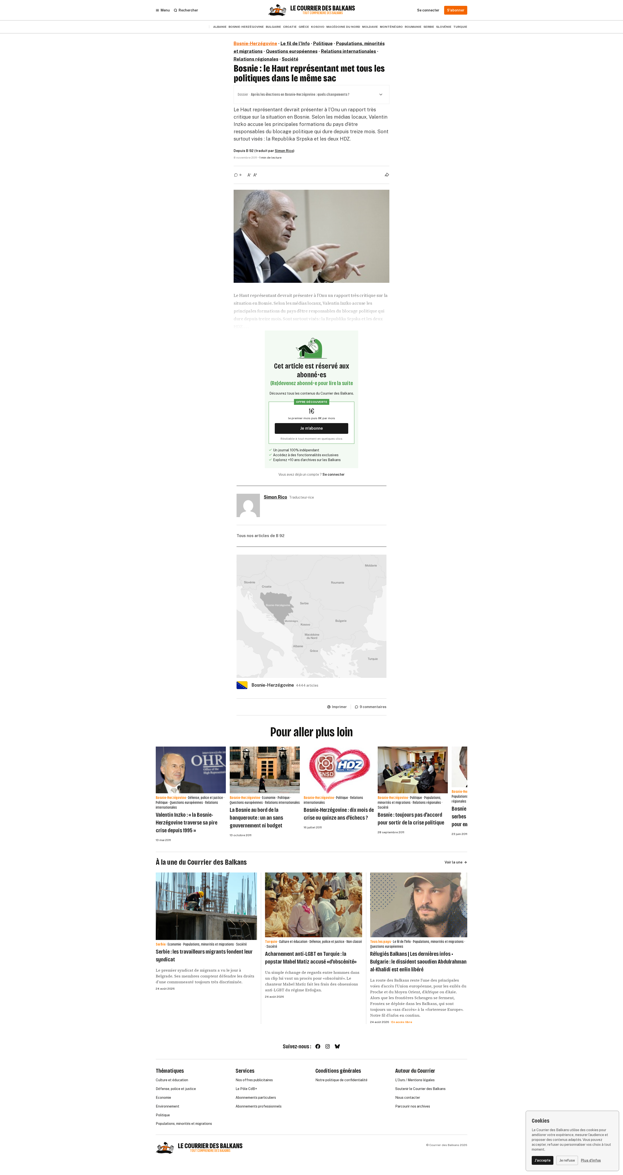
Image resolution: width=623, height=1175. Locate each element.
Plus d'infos (591, 1160)
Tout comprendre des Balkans (322, 13)
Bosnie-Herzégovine (246, 26)
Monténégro (391, 26)
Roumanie (413, 26)
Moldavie (370, 26)
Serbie (428, 26)
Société (290, 59)
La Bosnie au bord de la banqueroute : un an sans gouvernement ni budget (256, 817)
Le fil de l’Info (295, 43)
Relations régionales (256, 59)
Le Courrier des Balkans (322, 8)
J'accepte (542, 1160)
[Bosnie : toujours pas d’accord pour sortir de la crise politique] (413, 770)
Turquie (460, 26)
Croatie (290, 26)
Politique (323, 43)
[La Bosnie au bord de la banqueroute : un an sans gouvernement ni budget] (265, 770)
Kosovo (317, 26)
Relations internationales (348, 51)
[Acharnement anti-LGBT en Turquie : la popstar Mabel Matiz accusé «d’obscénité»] (313, 904)
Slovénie (443, 26)
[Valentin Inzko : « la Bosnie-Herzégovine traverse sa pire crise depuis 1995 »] (191, 770)
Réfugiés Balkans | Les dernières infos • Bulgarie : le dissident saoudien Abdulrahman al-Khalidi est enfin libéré (418, 961)
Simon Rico (284, 151)
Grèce (304, 26)
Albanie (220, 26)
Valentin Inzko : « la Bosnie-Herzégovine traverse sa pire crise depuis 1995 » (186, 822)
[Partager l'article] (387, 174)
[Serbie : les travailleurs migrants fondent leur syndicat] (206, 906)
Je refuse (567, 1160)
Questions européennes (292, 51)
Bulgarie (273, 26)
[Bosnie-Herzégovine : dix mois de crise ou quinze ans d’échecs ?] (339, 770)
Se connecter (333, 474)
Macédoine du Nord (343, 26)
